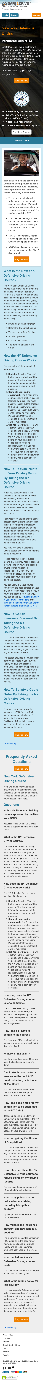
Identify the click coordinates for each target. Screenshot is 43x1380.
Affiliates (6, 1352)
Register (14, 15)
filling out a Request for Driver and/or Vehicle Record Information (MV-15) (21, 604)
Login (5, 15)
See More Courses (21, 132)
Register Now (21, 80)
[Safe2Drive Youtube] (9, 1368)
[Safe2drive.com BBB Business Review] (5, 1372)
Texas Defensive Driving (11, 1345)
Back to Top (11, 743)
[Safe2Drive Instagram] (13, 1368)
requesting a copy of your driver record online (21, 598)
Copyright (6, 1338)
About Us (6, 1355)
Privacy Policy (8, 1335)
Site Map (6, 1342)
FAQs (26, 140)
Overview (18, 140)
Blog (4, 1348)
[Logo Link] (16, 3)
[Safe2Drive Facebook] (4, 1368)
